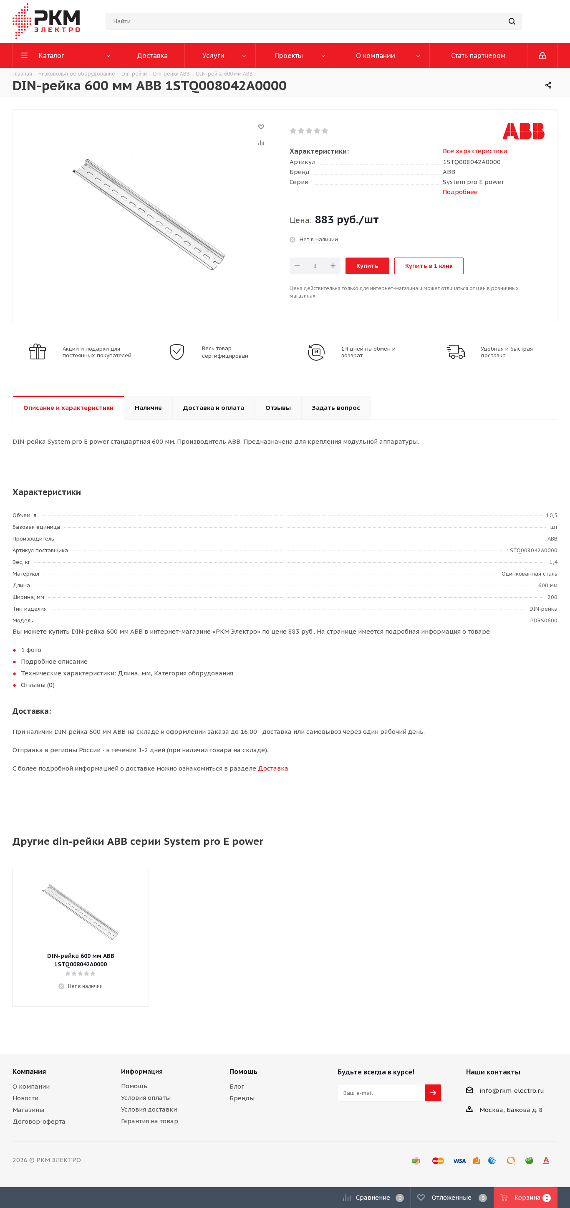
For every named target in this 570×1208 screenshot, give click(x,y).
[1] (294, 131)
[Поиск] (512, 21)
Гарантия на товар (149, 1121)
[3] (309, 131)
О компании (31, 1086)
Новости (25, 1098)
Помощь (134, 1086)
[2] (301, 131)
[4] (317, 131)
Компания (29, 1071)
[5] (325, 131)
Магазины (28, 1110)
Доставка (273, 768)
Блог (237, 1086)
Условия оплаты (146, 1098)
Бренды (242, 1098)
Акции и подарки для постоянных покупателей (97, 352)
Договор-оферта (39, 1121)
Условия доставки (149, 1109)
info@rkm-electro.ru (511, 1090)
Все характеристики (475, 151)
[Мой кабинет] (542, 55)
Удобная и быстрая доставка (507, 352)
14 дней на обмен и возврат (368, 352)
